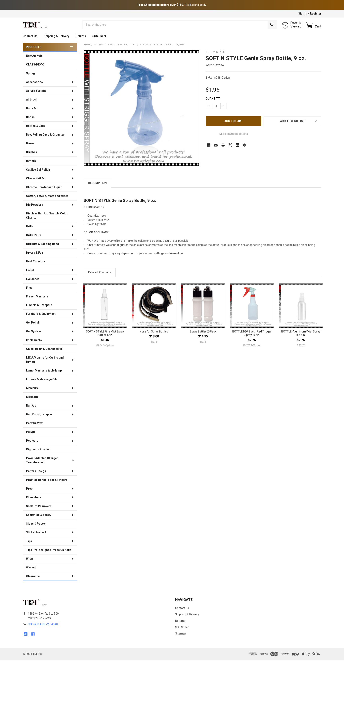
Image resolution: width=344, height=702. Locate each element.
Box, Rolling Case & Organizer (46, 134)
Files (29, 287)
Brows (30, 143)
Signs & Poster (36, 523)
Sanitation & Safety (38, 514)
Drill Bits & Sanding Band (42, 243)
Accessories (34, 82)
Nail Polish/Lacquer (39, 414)
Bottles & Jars (35, 125)
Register (315, 13)
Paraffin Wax (34, 423)
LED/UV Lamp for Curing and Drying (45, 359)
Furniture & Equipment (41, 313)
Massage (32, 396)
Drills (29, 226)
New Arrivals (34, 55)
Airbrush (31, 99)
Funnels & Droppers (39, 305)
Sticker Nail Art (36, 532)
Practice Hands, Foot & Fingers (46, 479)
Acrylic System (36, 90)
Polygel (31, 431)
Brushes (31, 152)
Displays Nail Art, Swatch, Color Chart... (47, 215)
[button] (292, 121)
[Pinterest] (244, 145)
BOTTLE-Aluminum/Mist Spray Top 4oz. (300, 333)
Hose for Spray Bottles (154, 331)
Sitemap (180, 633)
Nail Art (31, 405)
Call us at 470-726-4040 (43, 624)
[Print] (223, 145)
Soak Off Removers (39, 506)
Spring (30, 73)
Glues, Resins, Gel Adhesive (44, 348)
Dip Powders (34, 204)
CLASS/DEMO (35, 64)
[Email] (216, 145)
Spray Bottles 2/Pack (203, 331)
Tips (29, 541)
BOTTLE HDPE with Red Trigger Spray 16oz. (251, 333)
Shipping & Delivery (56, 36)
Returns (81, 36)
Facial (30, 270)
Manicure (32, 388)
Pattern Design (36, 471)
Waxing (31, 567)
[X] (230, 145)
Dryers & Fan (34, 252)
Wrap (29, 558)
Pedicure (32, 440)
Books (30, 117)
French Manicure (37, 296)
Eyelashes (32, 279)
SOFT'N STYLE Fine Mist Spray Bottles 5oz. (105, 333)
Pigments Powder (38, 449)
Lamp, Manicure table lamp (44, 370)
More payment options (233, 133)
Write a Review (215, 64)
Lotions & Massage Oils (42, 379)
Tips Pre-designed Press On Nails (48, 549)
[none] (141, 108)
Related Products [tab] (99, 272)
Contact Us (30, 36)
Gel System (33, 331)
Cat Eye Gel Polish (38, 169)
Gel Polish (33, 322)
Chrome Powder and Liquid (44, 187)
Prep (29, 488)
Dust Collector (35, 261)
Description (97, 183)
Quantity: (213, 98)
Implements (34, 340)
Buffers (31, 160)
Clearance (33, 576)
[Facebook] (209, 145)
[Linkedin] (237, 145)
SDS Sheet (99, 36)
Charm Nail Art (35, 178)
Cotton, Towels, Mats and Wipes (47, 195)
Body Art (31, 108)
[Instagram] (26, 634)
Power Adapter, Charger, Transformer (42, 460)
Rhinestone (33, 497)
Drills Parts (33, 235)
